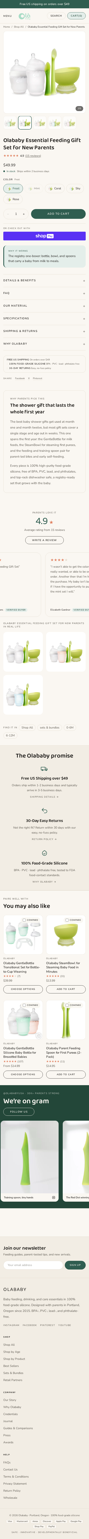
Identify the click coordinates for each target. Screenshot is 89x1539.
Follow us (19, 1111)
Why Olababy (15, 344)
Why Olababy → (44, 881)
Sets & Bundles (13, 1373)
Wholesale (10, 1498)
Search (56, 15)
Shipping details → (44, 796)
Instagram (11, 1325)
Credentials (10, 1414)
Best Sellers (11, 1366)
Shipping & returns (20, 331)
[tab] (10, 122)
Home (6, 26)
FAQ (6, 293)
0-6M (69, 728)
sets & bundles (49, 728)
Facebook (20, 378)
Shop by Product (14, 1359)
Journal (8, 1421)
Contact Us (10, 1470)
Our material (15, 306)
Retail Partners (12, 1380)
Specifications (16, 318)
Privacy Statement (15, 1484)
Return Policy (11, 1491)
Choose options (23, 989)
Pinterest (37, 378)
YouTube (64, 1325)
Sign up (75, 1265)
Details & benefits (19, 280)
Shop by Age (11, 1352)
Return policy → (44, 839)
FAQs (7, 1462)
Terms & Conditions (16, 1477)
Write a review (44, 540)
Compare (32, 920)
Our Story (9, 1400)
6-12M (10, 735)
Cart (76, 15)
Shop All (19, 26)
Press (7, 1435)
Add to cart (58, 214)
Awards (8, 1442)
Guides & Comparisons (18, 1428)
